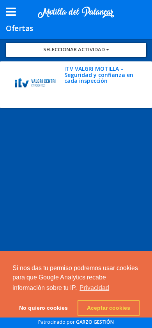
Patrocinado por (76, 322)
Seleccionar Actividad (74, 49)
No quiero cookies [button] (43, 308)
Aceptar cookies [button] (108, 308)
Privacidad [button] (94, 287)
